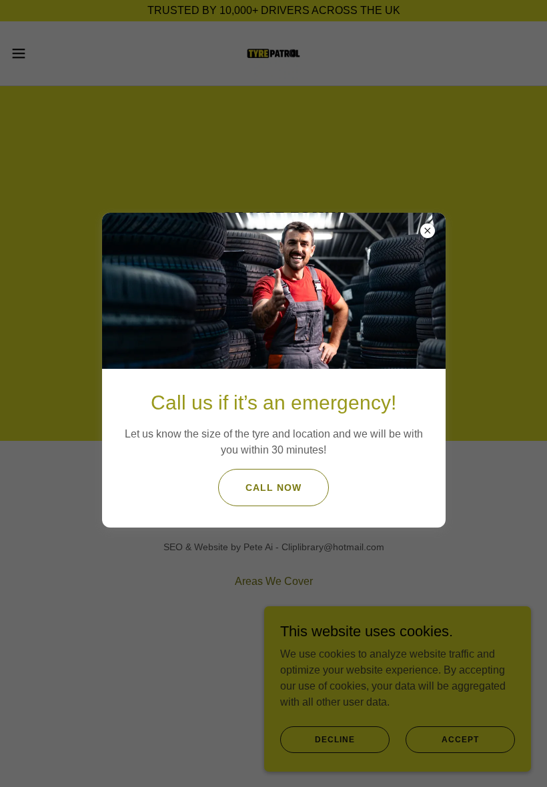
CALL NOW (273, 487)
